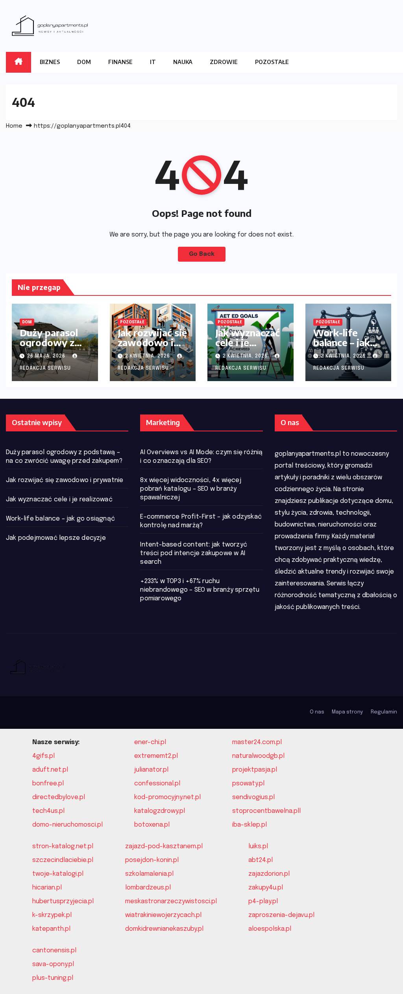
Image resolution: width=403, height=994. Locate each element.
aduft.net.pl (50, 770)
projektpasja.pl (254, 770)
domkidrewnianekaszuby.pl (164, 929)
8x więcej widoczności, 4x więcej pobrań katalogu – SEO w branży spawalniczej (190, 489)
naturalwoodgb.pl (258, 756)
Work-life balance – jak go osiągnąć (341, 342)
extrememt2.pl (156, 756)
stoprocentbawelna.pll (266, 811)
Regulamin (384, 712)
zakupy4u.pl (265, 887)
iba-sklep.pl (249, 825)
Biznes (50, 62)
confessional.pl (157, 783)
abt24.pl (260, 860)
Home (14, 126)
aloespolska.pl (269, 929)
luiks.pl (258, 846)
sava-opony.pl (53, 964)
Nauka (182, 62)
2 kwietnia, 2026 (148, 356)
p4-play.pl (263, 901)
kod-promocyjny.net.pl (167, 797)
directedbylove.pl (58, 797)
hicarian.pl (47, 887)
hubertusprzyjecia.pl (63, 901)
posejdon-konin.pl (152, 860)
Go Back (201, 254)
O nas (317, 712)
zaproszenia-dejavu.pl (281, 915)
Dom (84, 62)
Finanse (120, 62)
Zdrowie (224, 62)
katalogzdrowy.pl (159, 811)
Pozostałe (272, 62)
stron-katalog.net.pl (62, 846)
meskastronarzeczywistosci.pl (171, 901)
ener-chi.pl (150, 742)
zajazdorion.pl (269, 874)
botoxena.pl (152, 825)
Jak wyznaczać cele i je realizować (247, 342)
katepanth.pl (51, 929)
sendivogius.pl (253, 797)
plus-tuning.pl (52, 978)
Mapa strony (347, 712)
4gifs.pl (43, 756)
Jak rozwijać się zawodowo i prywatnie (152, 342)
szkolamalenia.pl (149, 874)
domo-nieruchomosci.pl (67, 825)
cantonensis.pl (54, 950)
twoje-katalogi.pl (57, 874)
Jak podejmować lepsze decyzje (56, 538)
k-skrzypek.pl (52, 915)
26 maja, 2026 (47, 356)
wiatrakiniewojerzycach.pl (163, 915)
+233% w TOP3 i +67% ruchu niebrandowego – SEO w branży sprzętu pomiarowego (199, 590)
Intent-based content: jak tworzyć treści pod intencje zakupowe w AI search (193, 553)
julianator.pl (151, 770)
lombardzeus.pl (148, 887)
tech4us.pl (48, 811)
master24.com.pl (257, 742)
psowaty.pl (248, 783)
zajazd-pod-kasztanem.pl (164, 846)
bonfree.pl (48, 783)
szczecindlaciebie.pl (62, 860)
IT (153, 62)
